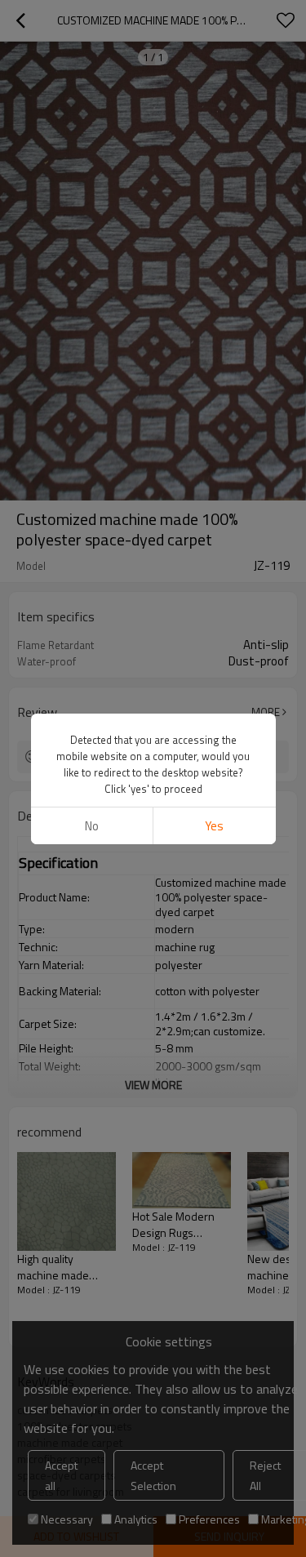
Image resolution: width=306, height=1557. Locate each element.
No (92, 825)
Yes (214, 825)
